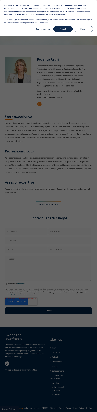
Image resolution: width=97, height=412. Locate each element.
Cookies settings (42, 29)
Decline (83, 29)
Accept (63, 29)
